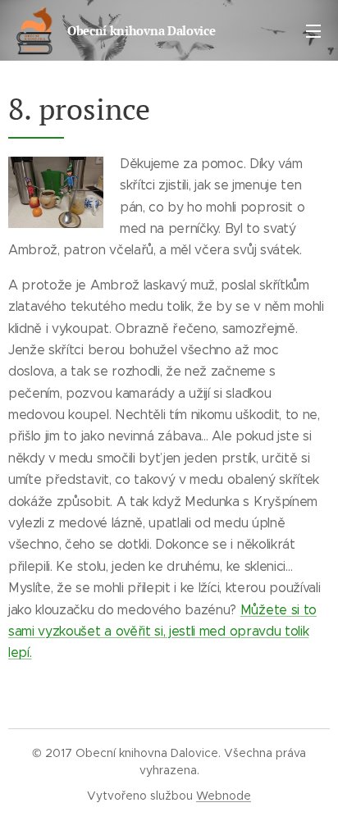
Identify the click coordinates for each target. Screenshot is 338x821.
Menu (313, 30)
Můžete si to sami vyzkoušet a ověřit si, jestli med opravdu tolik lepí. (162, 631)
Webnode (223, 795)
